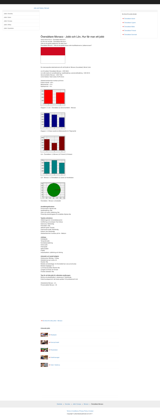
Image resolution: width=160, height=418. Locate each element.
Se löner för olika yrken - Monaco (52, 321)
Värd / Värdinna (55, 365)
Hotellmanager (55, 357)
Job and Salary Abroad (41, 8)
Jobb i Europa (8, 21)
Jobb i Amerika (8, 14)
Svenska (67, 404)
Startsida (59, 404)
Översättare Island (129, 18)
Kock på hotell (55, 342)
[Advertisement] (80, 22)
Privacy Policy (83, 411)
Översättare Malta (129, 27)
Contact (91, 411)
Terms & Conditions (72, 411)
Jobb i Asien (7, 17)
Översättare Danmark (130, 34)
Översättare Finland (130, 30)
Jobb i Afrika (7, 25)
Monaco (86, 404)
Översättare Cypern (130, 22)
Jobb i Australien (9, 28)
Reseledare (54, 350)
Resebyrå (53, 335)
